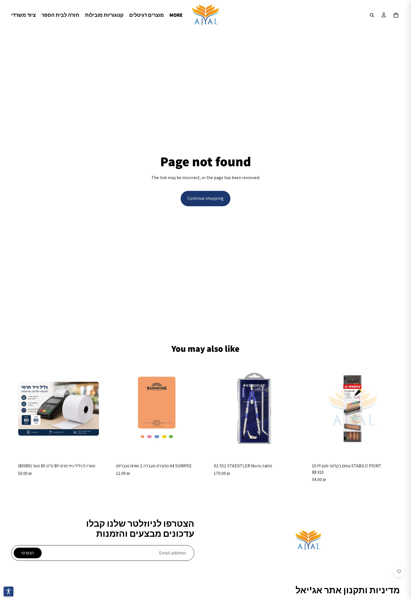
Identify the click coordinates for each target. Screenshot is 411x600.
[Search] (372, 15)
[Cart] (396, 15)
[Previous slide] (215, 409)
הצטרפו (28, 553)
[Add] (97, 447)
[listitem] (176, 15)
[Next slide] (293, 409)
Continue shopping (205, 198)
